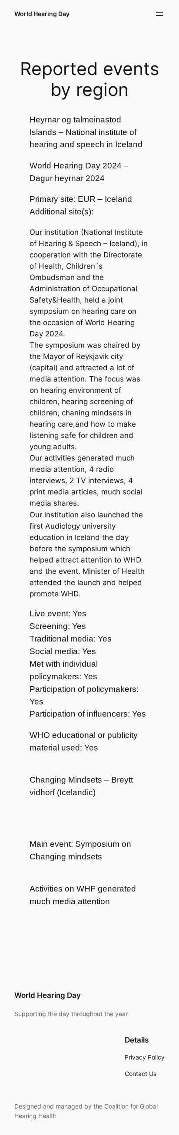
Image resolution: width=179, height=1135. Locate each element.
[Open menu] (159, 14)
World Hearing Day (42, 13)
